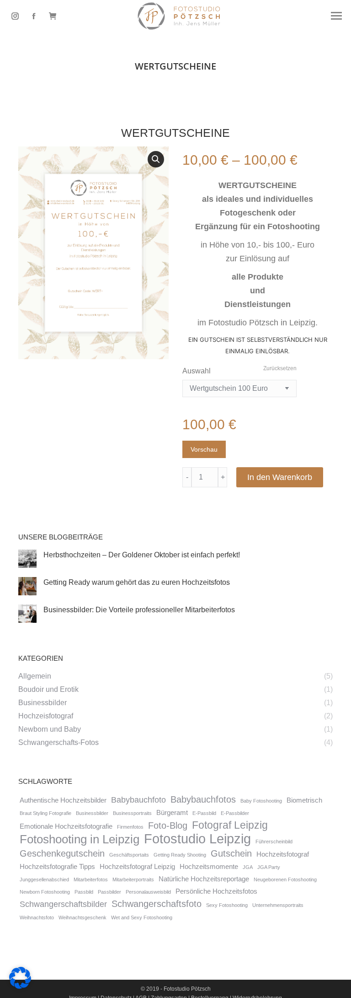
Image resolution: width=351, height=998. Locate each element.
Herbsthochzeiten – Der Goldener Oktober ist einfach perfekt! (141, 555)
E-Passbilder (235, 813)
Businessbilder (92, 813)
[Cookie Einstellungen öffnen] (20, 986)
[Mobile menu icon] (336, 16)
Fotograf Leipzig (230, 825)
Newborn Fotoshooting (45, 892)
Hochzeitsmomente (209, 866)
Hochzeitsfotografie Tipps (57, 866)
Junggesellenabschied (44, 879)
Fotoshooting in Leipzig (79, 839)
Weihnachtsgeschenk (82, 917)
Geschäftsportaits (129, 855)
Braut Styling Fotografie (45, 813)
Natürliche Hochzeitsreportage (204, 879)
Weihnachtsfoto (37, 917)
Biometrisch (304, 800)
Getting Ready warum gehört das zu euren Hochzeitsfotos (136, 582)
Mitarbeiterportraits (133, 879)
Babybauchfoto (138, 799)
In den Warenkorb (279, 477)
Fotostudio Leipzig (197, 838)
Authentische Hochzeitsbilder (63, 800)
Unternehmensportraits (277, 905)
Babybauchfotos (203, 799)
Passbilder (109, 892)
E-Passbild (204, 813)
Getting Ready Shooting (180, 855)
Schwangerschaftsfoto (157, 904)
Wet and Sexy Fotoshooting (141, 917)
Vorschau (204, 449)
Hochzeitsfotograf (282, 854)
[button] (156, 159)
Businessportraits (132, 813)
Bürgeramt (172, 812)
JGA (248, 867)
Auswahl (196, 371)
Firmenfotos (130, 827)
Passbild (83, 892)
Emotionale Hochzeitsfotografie (66, 826)
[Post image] (27, 559)
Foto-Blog (167, 825)
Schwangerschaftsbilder (63, 904)
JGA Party (268, 867)
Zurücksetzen (280, 368)
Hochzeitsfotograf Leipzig (137, 866)
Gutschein (231, 853)
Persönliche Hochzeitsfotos (216, 891)
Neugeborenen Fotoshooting (285, 879)
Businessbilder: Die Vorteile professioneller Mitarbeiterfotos (139, 610)
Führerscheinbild (273, 841)
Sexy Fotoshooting (227, 905)
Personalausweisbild (148, 892)
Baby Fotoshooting (261, 801)
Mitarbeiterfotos (91, 879)
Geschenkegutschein (62, 853)
